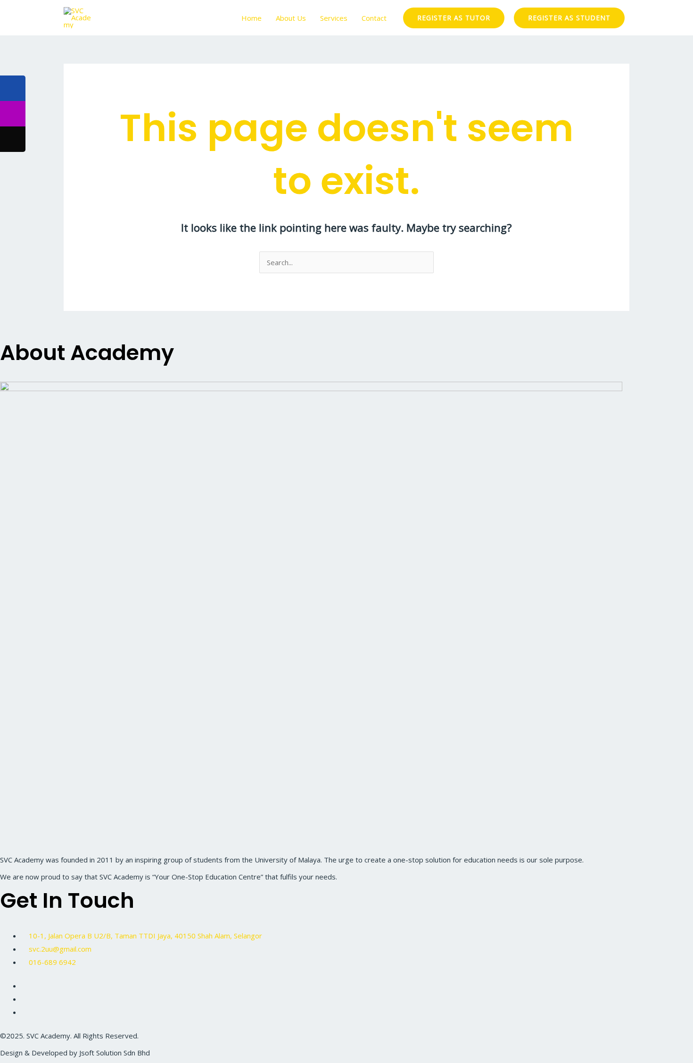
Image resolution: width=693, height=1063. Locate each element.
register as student (569, 17)
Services (333, 18)
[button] (453, 18)
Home (251, 18)
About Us (291, 18)
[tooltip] (12, 88)
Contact (374, 18)
